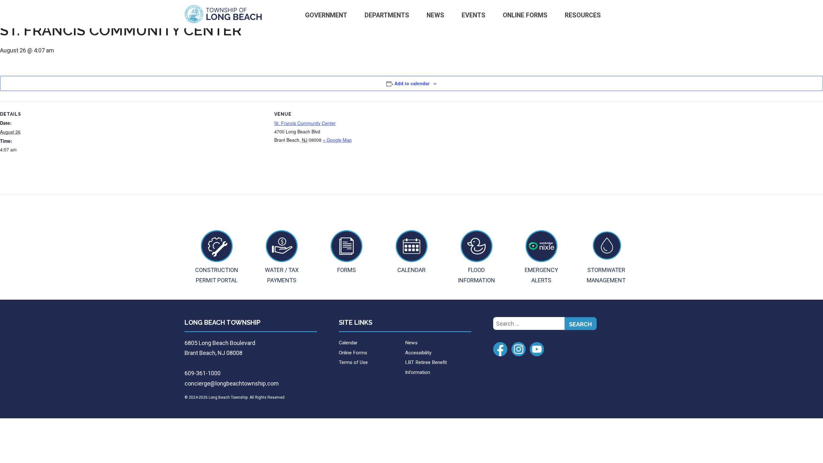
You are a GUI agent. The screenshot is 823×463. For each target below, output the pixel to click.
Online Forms (525, 15)
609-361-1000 (203, 373)
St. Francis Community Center (305, 123)
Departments (387, 15)
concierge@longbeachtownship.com (232, 383)
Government (326, 15)
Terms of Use (353, 362)
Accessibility (418, 353)
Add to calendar (412, 83)
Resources (583, 15)
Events (473, 15)
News (435, 15)
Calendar (348, 343)
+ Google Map (337, 140)
